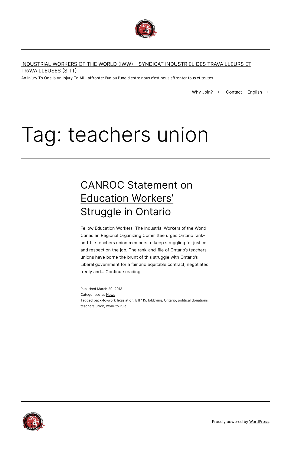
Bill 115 (140, 300)
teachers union (92, 306)
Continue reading (122, 271)
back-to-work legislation (113, 300)
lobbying (155, 300)
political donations (193, 300)
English (255, 92)
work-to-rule (116, 306)
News (110, 294)
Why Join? (202, 92)
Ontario (170, 300)
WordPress (259, 421)
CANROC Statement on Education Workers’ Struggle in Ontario (137, 198)
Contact (234, 92)
